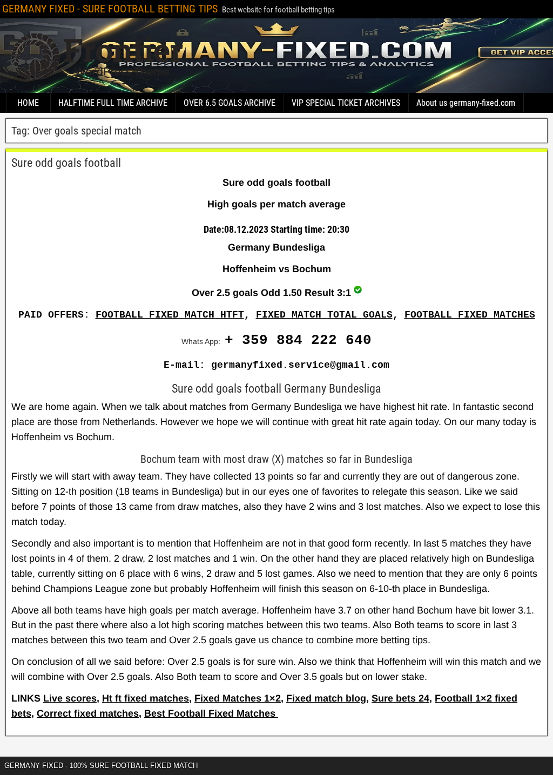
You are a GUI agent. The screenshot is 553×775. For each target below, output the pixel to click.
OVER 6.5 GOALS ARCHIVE (229, 103)
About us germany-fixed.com (465, 103)
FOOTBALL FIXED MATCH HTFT (170, 314)
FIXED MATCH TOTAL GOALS (324, 314)
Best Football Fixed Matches (211, 713)
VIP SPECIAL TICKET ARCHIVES (346, 103)
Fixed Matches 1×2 (237, 698)
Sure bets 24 (400, 698)
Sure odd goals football (66, 163)
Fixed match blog (326, 698)
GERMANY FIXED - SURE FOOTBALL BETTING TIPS (110, 8)
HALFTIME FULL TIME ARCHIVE (112, 103)
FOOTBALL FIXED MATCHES (469, 314)
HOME (28, 103)
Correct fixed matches (88, 713)
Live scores (70, 698)
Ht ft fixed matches (145, 698)
